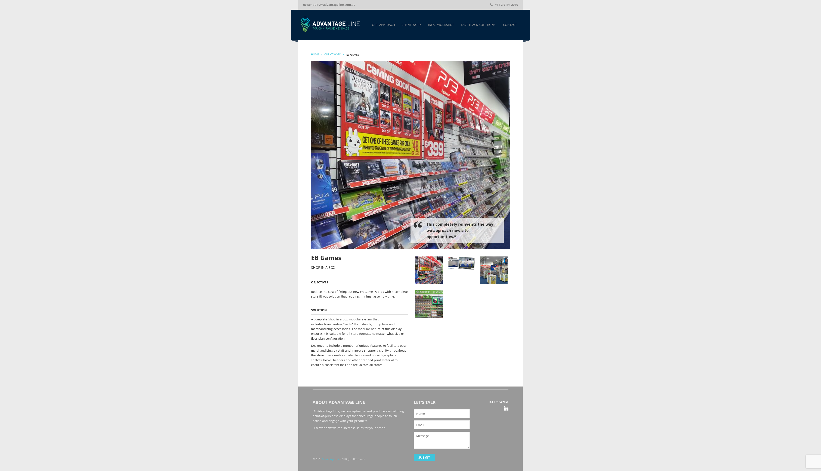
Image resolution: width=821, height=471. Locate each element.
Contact (510, 25)
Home (315, 54)
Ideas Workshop (441, 25)
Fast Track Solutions (478, 25)
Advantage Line (331, 459)
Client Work (411, 25)
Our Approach (383, 25)
